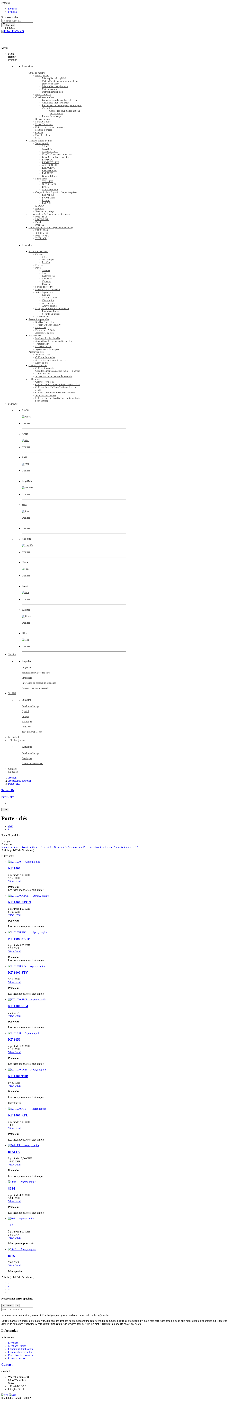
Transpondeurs (42, 344)
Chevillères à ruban (44, 97)
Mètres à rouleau (43, 94)
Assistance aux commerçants (35, 688)
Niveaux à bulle (42, 121)
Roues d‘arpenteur (44, 124)
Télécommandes (43, 316)
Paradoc (46, 200)
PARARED (47, 173)
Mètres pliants (42, 75)
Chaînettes (47, 278)
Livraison (13, 1342)
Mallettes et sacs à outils (40, 140)
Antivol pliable (49, 306)
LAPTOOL (47, 159)
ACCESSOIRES (50, 165)
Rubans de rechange (51, 116)
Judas (44, 273)
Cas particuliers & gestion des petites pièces (56, 192)
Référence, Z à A (129, 847)
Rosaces (46, 284)
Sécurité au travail (51, 314)
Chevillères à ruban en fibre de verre (59, 100)
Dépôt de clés (41, 363)
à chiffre (46, 262)
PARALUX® (41, 230)
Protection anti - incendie (47, 289)
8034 (11, 1188)
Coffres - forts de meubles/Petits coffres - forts (57, 384)
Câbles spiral (48, 300)
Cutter (38, 138)
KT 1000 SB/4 (18, 1006)
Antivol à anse (49, 303)
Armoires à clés (36, 352)
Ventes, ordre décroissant (15, 847)
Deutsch (12, 8)
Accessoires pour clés (39, 319)
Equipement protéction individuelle (52, 308)
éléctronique (48, 259)
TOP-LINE (47, 181)
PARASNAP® (42, 235)
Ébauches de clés (43, 346)
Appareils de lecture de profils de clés (53, 341)
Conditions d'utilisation (20, 1349)
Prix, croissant (75, 847)
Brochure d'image (30, 706)
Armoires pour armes (45, 395)
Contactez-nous (16, 1358)
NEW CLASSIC (50, 184)
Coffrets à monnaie (38, 365)
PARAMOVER (49, 170)
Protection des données (20, 1355)
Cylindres (46, 281)
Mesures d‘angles (43, 130)
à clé (44, 257)
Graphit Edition (49, 176)
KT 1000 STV (18, 972)
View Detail (14, 881)
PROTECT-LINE (50, 162)
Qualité (25, 711)
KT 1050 (14, 1039)
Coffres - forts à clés (45, 357)
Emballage (27, 678)
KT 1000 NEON (19, 902)
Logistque (26, 667)
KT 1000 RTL (18, 1115)
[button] (116, 28)
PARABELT (48, 195)
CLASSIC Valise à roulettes (55, 157)
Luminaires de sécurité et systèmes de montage (51, 227)
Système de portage (44, 211)
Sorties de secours (43, 287)
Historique (27, 721)
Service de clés (36, 335)
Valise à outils (42, 143)
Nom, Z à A (60, 847)
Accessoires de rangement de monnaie (53, 376)
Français (12, 11)
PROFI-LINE (48, 197)
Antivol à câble (49, 297)
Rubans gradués (42, 119)
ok (5, 809)
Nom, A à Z (47, 847)
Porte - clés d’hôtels (45, 330)
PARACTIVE (48, 168)
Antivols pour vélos (44, 292)
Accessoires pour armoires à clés (50, 360)
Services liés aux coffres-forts (36, 672)
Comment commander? (20, 1352)
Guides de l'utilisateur (32, 763)
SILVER (46, 146)
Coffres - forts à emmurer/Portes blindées (55, 392)
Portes (38, 268)
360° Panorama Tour (32, 732)
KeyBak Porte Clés (44, 322)
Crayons (39, 132)
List (10, 829)
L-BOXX (39, 206)
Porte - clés (40, 327)
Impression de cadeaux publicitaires (39, 683)
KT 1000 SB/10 (19, 939)
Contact (6, 1364)
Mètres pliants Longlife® (54, 78)
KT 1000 (14, 868)
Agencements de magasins (47, 349)
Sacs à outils (41, 178)
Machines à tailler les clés (47, 338)
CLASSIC (47, 149)
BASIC (45, 187)
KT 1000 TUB (18, 1076)
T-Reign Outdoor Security (47, 325)
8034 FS (14, 1152)
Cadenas (39, 254)
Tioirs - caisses (42, 373)
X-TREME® (41, 233)
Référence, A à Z (111, 847)
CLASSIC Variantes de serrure (57, 154)
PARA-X (46, 203)
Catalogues (27, 758)
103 (10, 1225)
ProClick (39, 208)
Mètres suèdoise (49, 89)
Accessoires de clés (44, 333)
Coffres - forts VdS (44, 382)
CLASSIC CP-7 (50, 151)
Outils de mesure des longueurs (50, 127)
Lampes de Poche (50, 311)
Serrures (46, 270)
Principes (26, 726)
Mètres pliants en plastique (55, 86)
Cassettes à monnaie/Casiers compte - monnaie (57, 371)
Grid (10, 826)
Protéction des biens (38, 251)
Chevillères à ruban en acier (55, 102)
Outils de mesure (37, 73)
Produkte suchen (10, 17)
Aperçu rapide (31, 861)
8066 (11, 1256)
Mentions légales (17, 1345)
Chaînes (46, 295)
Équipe (25, 716)
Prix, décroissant (92, 847)
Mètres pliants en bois (52, 92)
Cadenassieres (48, 276)
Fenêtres (39, 265)
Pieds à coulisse (42, 135)
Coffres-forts (35, 379)
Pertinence (35, 847)
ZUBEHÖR (41, 238)
